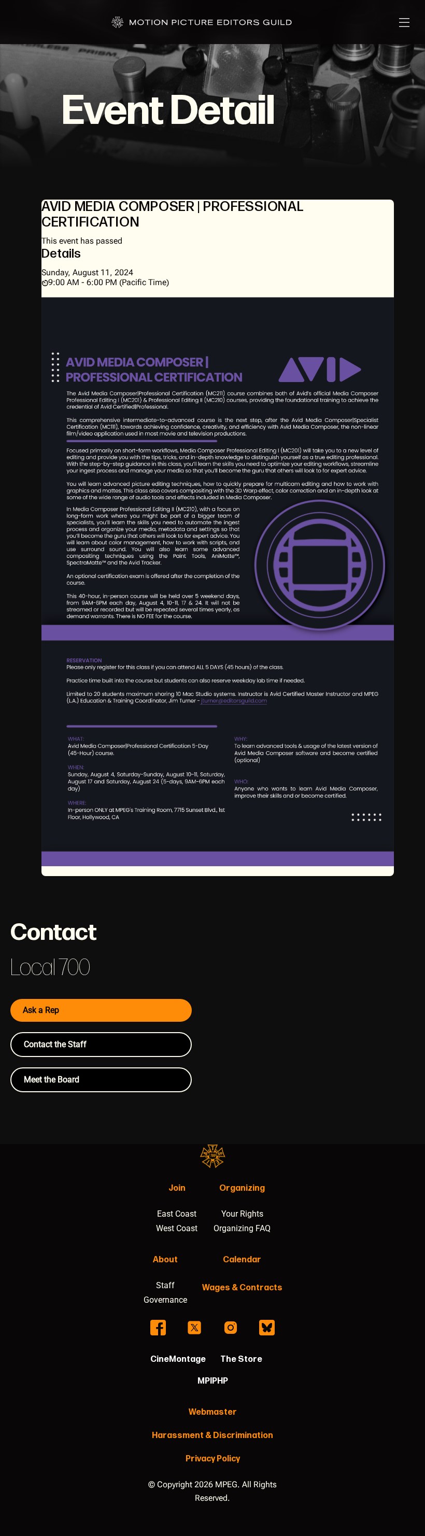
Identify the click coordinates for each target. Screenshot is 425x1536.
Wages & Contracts (242, 1288)
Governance (165, 1300)
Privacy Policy (213, 1459)
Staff (165, 1285)
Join (177, 1188)
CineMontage (178, 1359)
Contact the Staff (55, 1044)
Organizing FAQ (242, 1228)
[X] (194, 1327)
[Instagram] (230, 1327)
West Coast (176, 1228)
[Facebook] (158, 1327)
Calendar (242, 1260)
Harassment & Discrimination (212, 1436)
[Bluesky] (267, 1327)
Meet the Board (51, 1079)
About (165, 1260)
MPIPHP (212, 1381)
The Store (241, 1359)
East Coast (176, 1214)
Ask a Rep (41, 1010)
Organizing (242, 1188)
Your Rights (242, 1214)
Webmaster (213, 1412)
